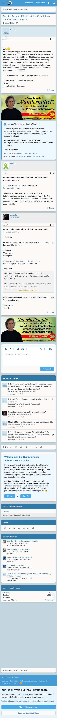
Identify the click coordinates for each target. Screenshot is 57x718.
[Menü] (3, 3)
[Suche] (53, 3)
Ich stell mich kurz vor (15, 565)
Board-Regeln (7, 683)
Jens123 (11, 437)
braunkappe (12, 414)
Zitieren (51, 90)
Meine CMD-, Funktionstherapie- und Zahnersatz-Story (31, 422)
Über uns (5, 681)
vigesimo (6, 511)
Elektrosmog (11, 580)
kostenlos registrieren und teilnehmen (30, 156)
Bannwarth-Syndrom (11, 188)
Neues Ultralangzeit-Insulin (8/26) (19, 557)
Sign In (9, 496)
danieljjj (10, 424)
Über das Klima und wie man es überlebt (22, 541)
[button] (6, 349)
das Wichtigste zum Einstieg (27, 153)
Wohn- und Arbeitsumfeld (16, 546)
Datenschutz (43, 681)
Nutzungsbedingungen (28, 681)
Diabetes (10, 562)
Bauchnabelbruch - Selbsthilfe (18, 549)
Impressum (14, 681)
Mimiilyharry (49, 600)
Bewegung (10, 554)
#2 (53, 173)
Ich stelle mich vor (13, 570)
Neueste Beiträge (10, 537)
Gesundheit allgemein (24, 414)
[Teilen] (50, 39)
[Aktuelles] (48, 3)
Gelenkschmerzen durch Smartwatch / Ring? (27, 412)
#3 (53, 225)
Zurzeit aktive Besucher (12, 507)
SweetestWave (13, 404)
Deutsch (16, 677)
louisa (7, 23)
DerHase (11, 391)
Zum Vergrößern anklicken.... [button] (28, 290)
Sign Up (26, 496)
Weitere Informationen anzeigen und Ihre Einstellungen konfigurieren (27, 701)
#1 (53, 39)
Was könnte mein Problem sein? (25, 391)
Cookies (6, 677)
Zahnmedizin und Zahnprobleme (24, 424)
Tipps (16, 683)
